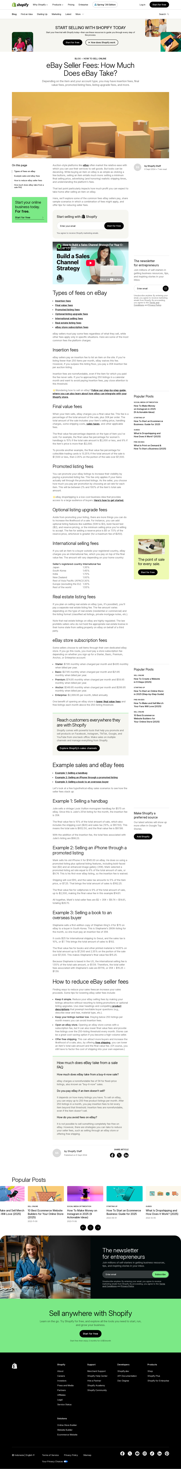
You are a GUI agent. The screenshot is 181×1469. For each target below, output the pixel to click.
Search (162, 14)
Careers (61, 1376)
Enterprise (83, 4)
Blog (14, 14)
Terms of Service (50, 1455)
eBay (86, 165)
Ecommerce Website (67, 1434)
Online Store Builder (67, 1425)
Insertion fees (63, 300)
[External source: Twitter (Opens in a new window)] (130, 1453)
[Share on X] (119, 1155)
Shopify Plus (153, 1376)
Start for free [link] (114, 226)
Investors (61, 1380)
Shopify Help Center (97, 1376)
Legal (60, 1399)
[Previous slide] (83, 1227)
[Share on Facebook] (112, 1155)
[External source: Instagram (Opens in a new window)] (145, 1453)
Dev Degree (123, 1380)
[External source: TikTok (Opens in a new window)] (152, 1453)
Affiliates (61, 1395)
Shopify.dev (123, 1371)
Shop (150, 1371)
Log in (142, 4)
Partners (61, 1390)
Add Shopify (143, 836)
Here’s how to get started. (109, 500)
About (60, 1371)
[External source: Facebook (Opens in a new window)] (122, 1453)
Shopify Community (97, 1390)
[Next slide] (98, 1227)
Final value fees (64, 305)
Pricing (71, 4)
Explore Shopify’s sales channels (78, 748)
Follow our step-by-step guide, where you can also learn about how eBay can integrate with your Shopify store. (90, 393)
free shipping (102, 1042)
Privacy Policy (154, 305)
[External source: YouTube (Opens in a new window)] (137, 1453)
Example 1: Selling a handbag (71, 773)
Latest (68, 14)
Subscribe (160, 1274)
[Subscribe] (166, 288)
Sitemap (87, 1455)
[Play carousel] (90, 1227)
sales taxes (93, 423)
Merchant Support (96, 1371)
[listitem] (90, 1202)
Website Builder (64, 1430)
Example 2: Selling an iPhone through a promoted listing (86, 777)
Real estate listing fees (68, 322)
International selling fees (69, 318)
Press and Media (65, 1385)
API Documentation (127, 1376)
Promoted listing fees (67, 309)
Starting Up (42, 14)
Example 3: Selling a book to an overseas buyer (82, 781)
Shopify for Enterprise (158, 1380)
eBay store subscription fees (71, 327)
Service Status (64, 1404)
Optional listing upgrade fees (71, 314)
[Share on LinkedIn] (126, 1155)
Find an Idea (27, 14)
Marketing (56, 14)
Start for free (159, 4)
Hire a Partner (94, 1380)
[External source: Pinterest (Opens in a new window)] (167, 1453)
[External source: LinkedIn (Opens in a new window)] (159, 1453)
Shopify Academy (96, 1385)
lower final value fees (108, 701)
